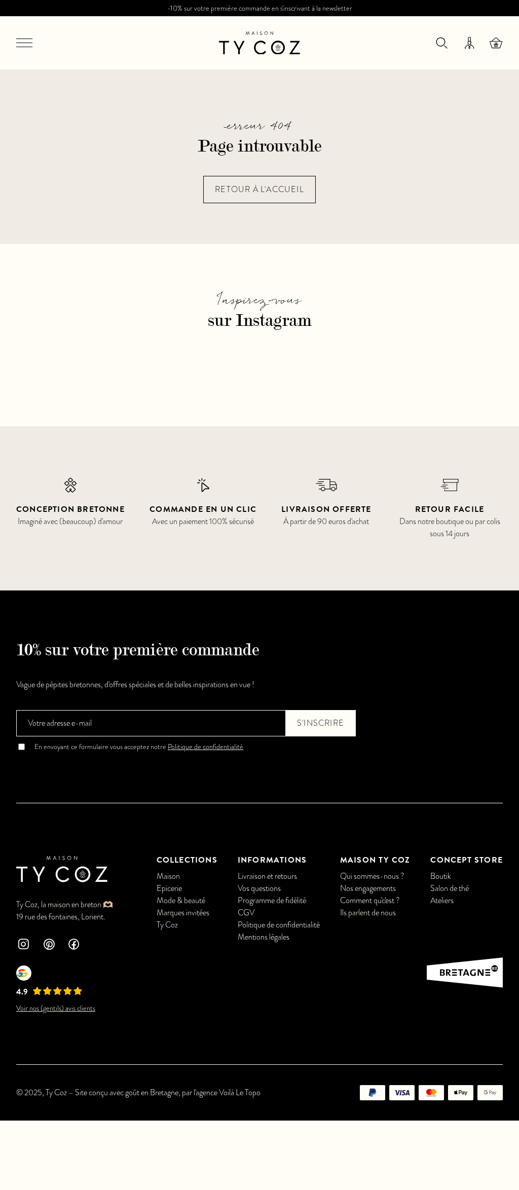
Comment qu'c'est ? (370, 900)
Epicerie (169, 888)
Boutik (440, 876)
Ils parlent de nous (368, 912)
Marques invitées (183, 912)
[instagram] (23, 945)
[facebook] (74, 945)
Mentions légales (263, 937)
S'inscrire (320, 723)
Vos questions (259, 888)
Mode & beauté (181, 900)
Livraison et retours (267, 876)
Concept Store (466, 860)
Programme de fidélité (272, 900)
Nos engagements (368, 888)
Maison (168, 876)
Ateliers (442, 900)
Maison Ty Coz (375, 860)
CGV (246, 912)
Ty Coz (167, 925)
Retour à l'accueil (259, 189)
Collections (187, 860)
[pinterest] (49, 945)
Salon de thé (449, 888)
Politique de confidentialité (205, 747)
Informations (272, 860)
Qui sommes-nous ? (372, 876)
